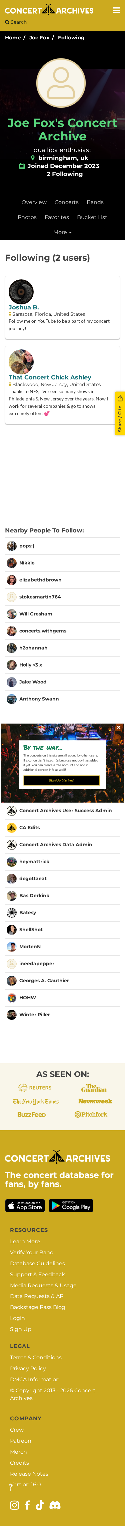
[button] (60, 747)
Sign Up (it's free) (61, 780)
